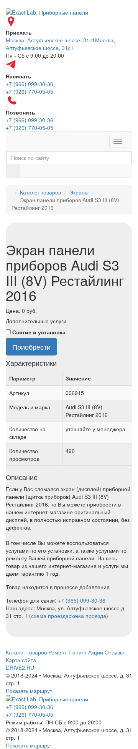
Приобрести (31, 347)
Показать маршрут (29, 690)
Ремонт (57, 652)
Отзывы (114, 652)
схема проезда (50, 615)
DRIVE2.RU (20, 667)
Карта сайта (21, 660)
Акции (95, 652)
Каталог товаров (40, 192)
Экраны (79, 192)
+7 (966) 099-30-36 (81, 600)
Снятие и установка (39, 332)
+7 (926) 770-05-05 (29, 714)
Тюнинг (77, 652)
